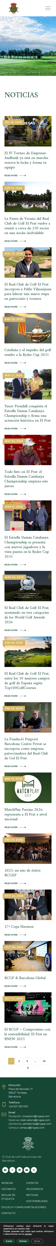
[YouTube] (27, 1170)
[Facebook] (5, 1170)
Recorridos (34, 1189)
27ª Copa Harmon (18, 926)
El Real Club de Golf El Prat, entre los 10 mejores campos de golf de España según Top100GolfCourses (27, 680)
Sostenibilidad (36, 1201)
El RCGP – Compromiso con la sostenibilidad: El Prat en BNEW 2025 (27, 1034)
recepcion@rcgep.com (36, 1116)
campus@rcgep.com (31, 1127)
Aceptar (9, 1241)
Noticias (32, 1195)
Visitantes (8, 1189)
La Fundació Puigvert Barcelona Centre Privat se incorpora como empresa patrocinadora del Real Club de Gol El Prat (26, 749)
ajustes (28, 1234)
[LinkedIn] (20, 1170)
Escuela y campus (13, 1207)
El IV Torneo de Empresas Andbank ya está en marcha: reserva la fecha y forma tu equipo (26, 160)
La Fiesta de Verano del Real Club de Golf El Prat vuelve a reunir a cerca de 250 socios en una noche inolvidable (27, 225)
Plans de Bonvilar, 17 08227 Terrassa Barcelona (21, 1093)
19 (44, 1061)
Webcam (7, 1183)
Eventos (32, 1183)
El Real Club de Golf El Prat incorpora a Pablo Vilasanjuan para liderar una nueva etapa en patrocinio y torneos (27, 291)
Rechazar (23, 1241)
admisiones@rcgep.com (37, 1123)
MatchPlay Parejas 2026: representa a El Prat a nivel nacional (25, 814)
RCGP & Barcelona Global (25, 978)
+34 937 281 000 (18, 1106)
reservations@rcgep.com (35, 1120)
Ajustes (37, 1241)
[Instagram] (34, 1170)
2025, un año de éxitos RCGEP (22, 873)
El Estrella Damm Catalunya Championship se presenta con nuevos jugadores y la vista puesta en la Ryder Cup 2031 (26, 547)
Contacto (8, 1213)
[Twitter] (12, 1170)
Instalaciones (36, 1207)
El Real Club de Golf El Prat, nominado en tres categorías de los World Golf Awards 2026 (26, 615)
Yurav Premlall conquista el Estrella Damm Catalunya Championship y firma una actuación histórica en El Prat (27, 413)
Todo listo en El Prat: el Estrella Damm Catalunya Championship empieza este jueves (26, 479)
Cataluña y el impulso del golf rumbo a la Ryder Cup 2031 (27, 352)
